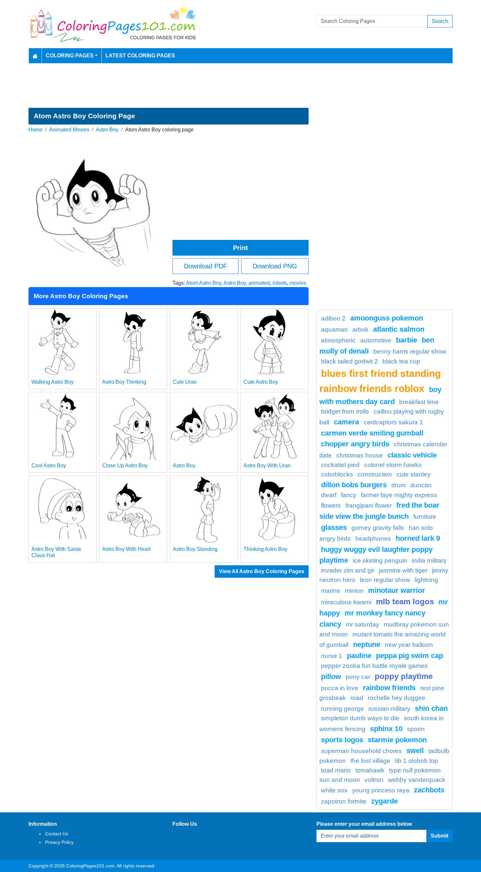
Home (35, 129)
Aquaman (334, 329)
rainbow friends (389, 688)
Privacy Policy (59, 842)
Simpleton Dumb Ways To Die (360, 718)
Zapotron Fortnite (343, 801)
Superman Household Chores (361, 750)
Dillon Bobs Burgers (354, 485)
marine (330, 590)
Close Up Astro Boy (125, 465)
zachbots (429, 790)
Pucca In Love (339, 688)
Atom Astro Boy (203, 283)
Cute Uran (185, 382)
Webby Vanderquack (416, 779)
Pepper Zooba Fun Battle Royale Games (374, 665)
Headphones (373, 538)
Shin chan (431, 708)
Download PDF (205, 266)
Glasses (334, 527)
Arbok (360, 329)
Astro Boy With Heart (126, 549)
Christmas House (359, 455)
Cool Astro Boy (48, 465)
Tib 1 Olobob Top (416, 760)
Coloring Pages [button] (70, 55)
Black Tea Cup (401, 361)
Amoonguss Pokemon (386, 318)
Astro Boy (107, 129)
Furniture (424, 516)
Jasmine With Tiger (403, 570)
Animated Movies (69, 129)
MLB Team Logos (405, 601)
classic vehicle (412, 455)
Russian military (389, 708)
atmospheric (338, 340)
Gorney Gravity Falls (377, 527)
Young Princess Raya (380, 790)
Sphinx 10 (386, 729)
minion (354, 590)
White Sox (334, 790)
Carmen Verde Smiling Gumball (372, 433)
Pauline (359, 655)
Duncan (421, 485)
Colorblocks (337, 474)
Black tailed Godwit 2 (349, 361)
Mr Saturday (362, 624)
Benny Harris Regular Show (409, 351)
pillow (331, 676)
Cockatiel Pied (340, 464)
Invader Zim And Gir (347, 570)
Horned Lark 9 (418, 538)
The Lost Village (370, 760)
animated (259, 283)
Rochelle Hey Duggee (396, 697)
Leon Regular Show (385, 579)
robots (280, 283)
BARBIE (406, 340)
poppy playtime (404, 676)
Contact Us (56, 833)
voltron (374, 779)
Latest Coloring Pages (140, 55)
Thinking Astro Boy (265, 549)
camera (346, 422)
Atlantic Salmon (398, 329)
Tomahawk (369, 770)
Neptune (366, 644)
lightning (426, 579)
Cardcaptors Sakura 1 (393, 422)
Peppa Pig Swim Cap (409, 655)
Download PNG (275, 266)
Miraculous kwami (346, 602)
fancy (348, 495)
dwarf (328, 495)
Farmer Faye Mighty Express (399, 495)
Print (240, 247)
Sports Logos (342, 740)
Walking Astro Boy (52, 382)
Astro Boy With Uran (267, 465)
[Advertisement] (240, 85)
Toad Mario (336, 770)
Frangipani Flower (369, 505)
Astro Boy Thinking (124, 382)
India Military (429, 560)
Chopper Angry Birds (355, 444)
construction (375, 474)
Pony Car (358, 676)
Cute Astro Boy (260, 382)
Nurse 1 (331, 655)
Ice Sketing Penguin (380, 560)
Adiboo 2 (333, 318)
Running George (342, 708)
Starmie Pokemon (397, 740)
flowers (331, 505)
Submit (439, 836)
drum (398, 485)
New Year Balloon (409, 644)
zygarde (384, 801)
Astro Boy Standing (195, 549)
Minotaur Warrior (396, 590)
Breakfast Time (419, 401)
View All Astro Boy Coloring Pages (261, 571)
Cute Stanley (414, 474)
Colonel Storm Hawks (393, 464)
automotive (375, 340)
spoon (416, 729)
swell (415, 750)
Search (440, 21)
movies (298, 283)
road (356, 697)
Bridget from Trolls (345, 411)
